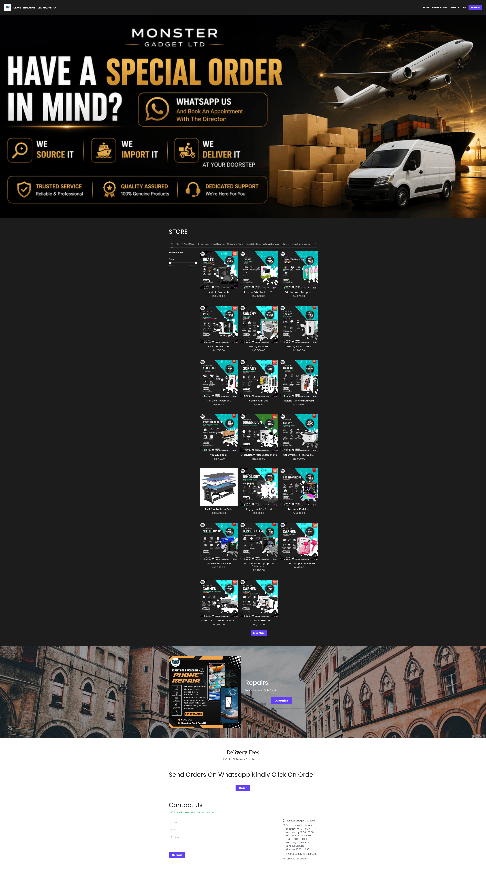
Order (243, 788)
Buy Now (475, 7)
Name (173, 822)
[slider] (170, 263)
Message (175, 837)
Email (173, 829)
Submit (177, 855)
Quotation (281, 700)
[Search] (459, 8)
